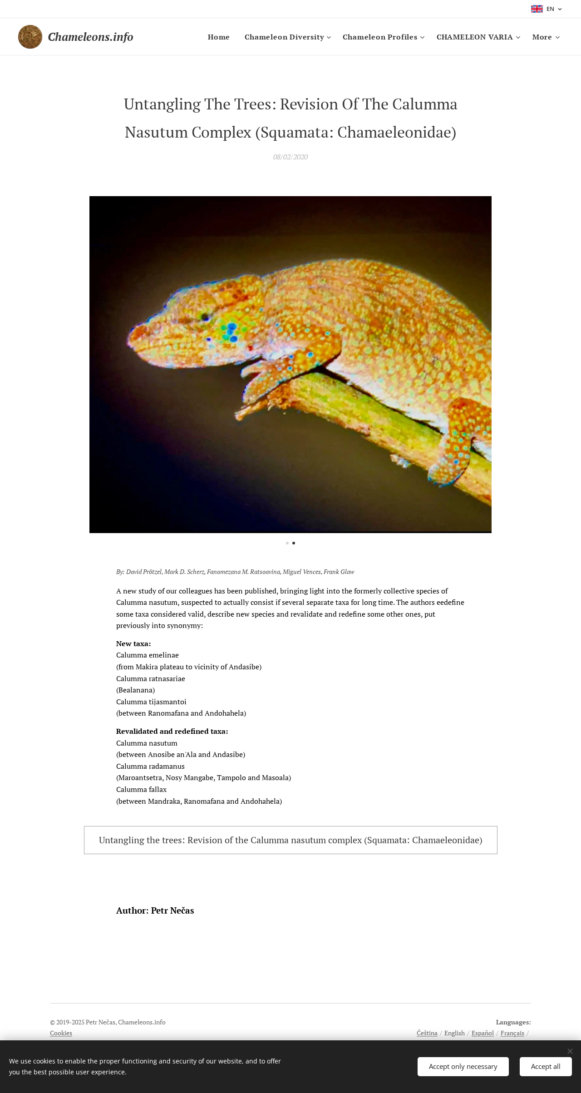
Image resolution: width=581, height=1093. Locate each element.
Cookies (61, 1033)
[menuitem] (221, 36)
